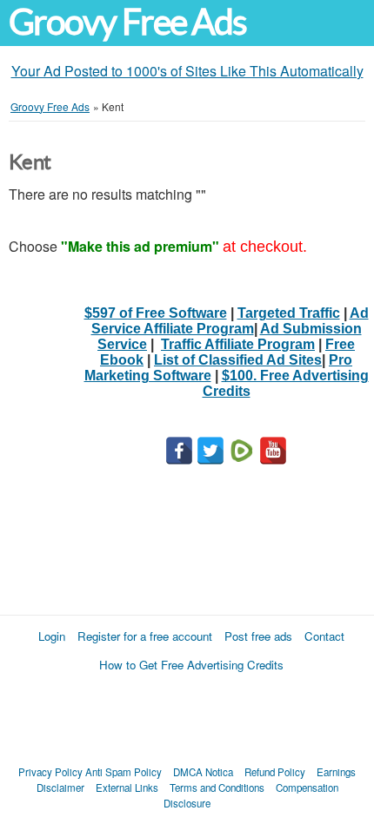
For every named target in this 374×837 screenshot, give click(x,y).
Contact (324, 636)
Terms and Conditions (217, 787)
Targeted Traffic (288, 313)
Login (51, 636)
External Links (127, 787)
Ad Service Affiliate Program (230, 321)
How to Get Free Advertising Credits (191, 664)
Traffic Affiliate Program (238, 344)
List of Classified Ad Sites (238, 360)
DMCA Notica (203, 772)
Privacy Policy (50, 772)
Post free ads (258, 636)
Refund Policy (274, 772)
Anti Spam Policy (123, 772)
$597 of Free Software (155, 313)
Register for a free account (144, 636)
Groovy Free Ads (127, 22)
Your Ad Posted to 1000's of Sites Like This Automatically (187, 71)
